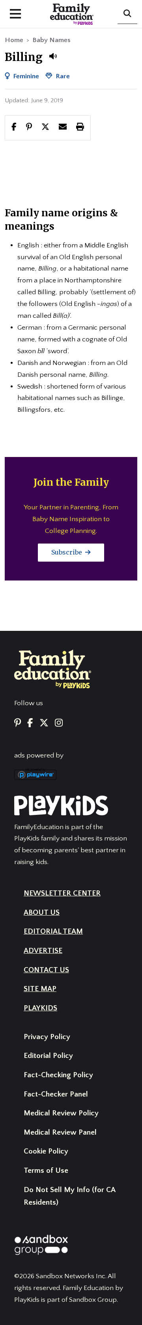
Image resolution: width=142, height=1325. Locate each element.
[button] (53, 56)
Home (14, 40)
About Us (42, 913)
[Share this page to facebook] (14, 127)
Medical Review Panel (60, 1132)
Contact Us (46, 970)
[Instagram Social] (59, 723)
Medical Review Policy (61, 1113)
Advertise (43, 951)
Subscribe (67, 552)
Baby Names (51, 40)
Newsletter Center (62, 893)
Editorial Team (53, 931)
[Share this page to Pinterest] (29, 127)
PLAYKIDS (40, 1008)
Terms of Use (46, 1171)
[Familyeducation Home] (52, 669)
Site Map (40, 989)
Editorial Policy (48, 1056)
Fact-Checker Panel (56, 1094)
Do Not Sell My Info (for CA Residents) (69, 1196)
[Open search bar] (127, 14)
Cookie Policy (46, 1151)
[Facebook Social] (30, 723)
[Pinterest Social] (17, 723)
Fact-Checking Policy (58, 1075)
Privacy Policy (47, 1037)
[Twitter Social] (44, 723)
